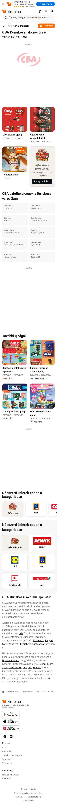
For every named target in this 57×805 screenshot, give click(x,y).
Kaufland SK (14, 667)
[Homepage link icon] (3, 692)
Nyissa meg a (45, 3)
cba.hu (46, 678)
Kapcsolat (7, 751)
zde (21, 633)
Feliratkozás (48, 26)
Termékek (7, 763)
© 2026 (28, 789)
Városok (6, 759)
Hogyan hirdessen (10, 774)
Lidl (30, 667)
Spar (4, 667)
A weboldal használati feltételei (28, 797)
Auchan (41, 664)
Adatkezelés (29, 801)
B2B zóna (7, 778)
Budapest (38, 640)
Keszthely (25, 644)
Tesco (50, 664)
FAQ (4, 747)
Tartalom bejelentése (12, 755)
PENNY (37, 667)
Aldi (25, 667)
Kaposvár (14, 644)
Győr (4, 644)
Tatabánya (38, 644)
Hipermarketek (10, 660)
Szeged (49, 640)
